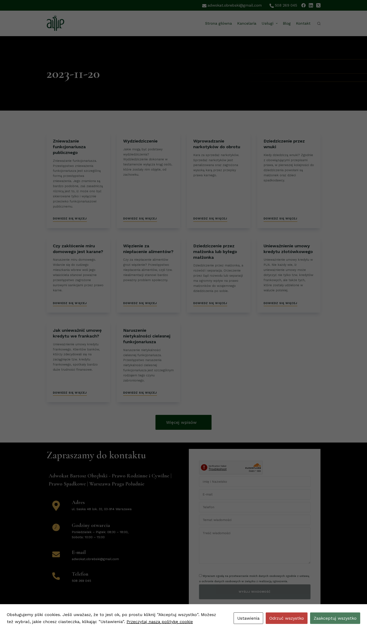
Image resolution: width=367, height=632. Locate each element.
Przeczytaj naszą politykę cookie (160, 621)
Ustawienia (248, 618)
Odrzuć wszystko (286, 618)
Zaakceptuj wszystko (335, 618)
